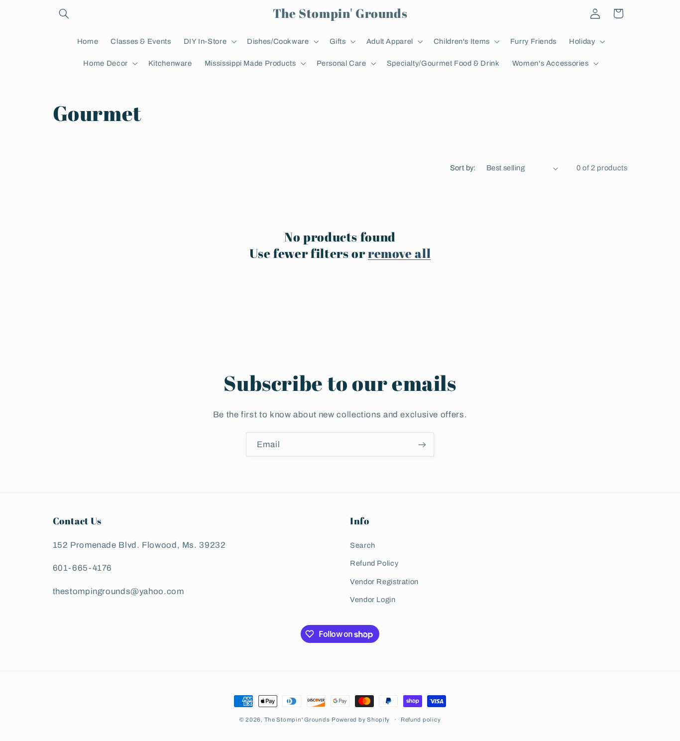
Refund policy (421, 720)
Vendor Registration (384, 582)
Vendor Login (373, 600)
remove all (399, 253)
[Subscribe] (422, 444)
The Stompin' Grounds (297, 720)
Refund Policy (374, 563)
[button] (64, 13)
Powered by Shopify (361, 720)
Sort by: (463, 168)
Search (362, 545)
